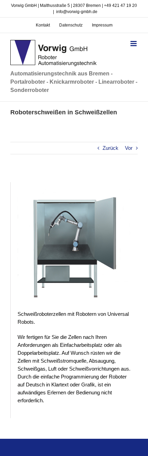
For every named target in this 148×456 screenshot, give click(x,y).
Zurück (110, 148)
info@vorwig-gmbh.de (76, 11)
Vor (129, 148)
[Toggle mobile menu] (134, 43)
